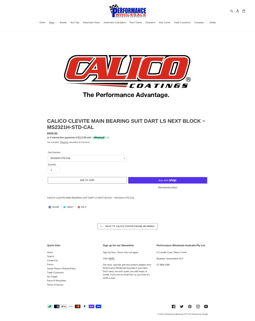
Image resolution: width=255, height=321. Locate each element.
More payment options (167, 187)
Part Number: (54, 152)
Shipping (64, 142)
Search (50, 256)
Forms (50, 264)
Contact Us (52, 260)
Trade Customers (55, 272)
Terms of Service (55, 284)
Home (50, 252)
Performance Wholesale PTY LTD (177, 314)
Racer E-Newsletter (56, 280)
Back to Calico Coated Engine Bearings (130, 226)
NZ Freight (52, 276)
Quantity (52, 164)
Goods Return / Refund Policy (61, 268)
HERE (111, 258)
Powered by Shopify (200, 314)
